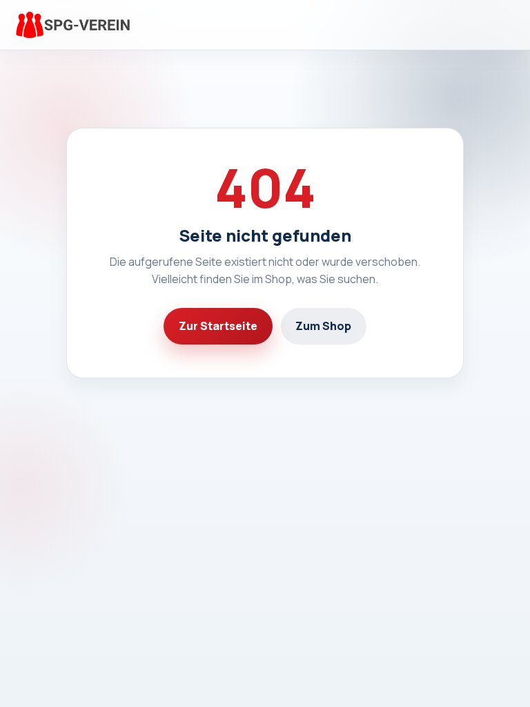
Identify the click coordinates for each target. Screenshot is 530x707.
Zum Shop (323, 325)
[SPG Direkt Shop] (72, 25)
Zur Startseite (218, 325)
